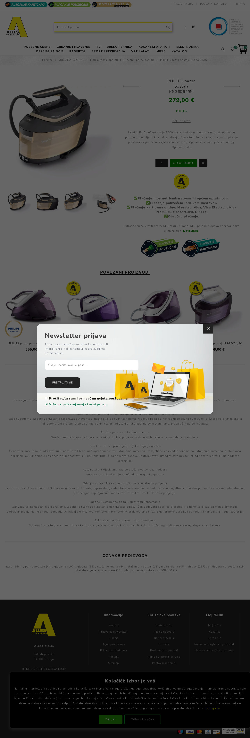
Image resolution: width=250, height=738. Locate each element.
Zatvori (208, 329)
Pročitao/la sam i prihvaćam (88, 398)
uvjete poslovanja (112, 398)
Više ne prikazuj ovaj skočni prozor (78, 404)
